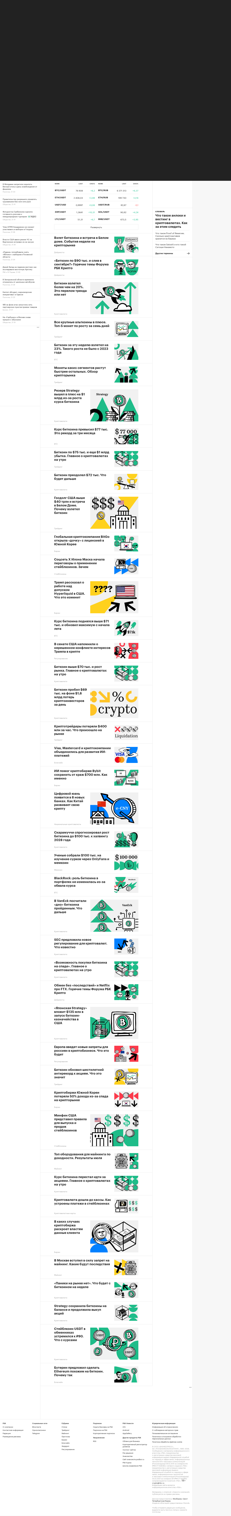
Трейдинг (58, 336)
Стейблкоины (60, 573)
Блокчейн (58, 762)
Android (126, 1429)
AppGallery (127, 1432)
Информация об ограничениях (165, 1425)
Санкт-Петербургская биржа (170, 1498)
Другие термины (164, 253)
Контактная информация (13, 1429)
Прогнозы (66, 1435)
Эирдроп (65, 1445)
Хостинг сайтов (129, 1448)
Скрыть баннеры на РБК (103, 1425)
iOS (124, 1425)
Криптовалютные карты (65, 1212)
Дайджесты (59, 251)
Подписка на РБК (100, 1429)
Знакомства (127, 1455)
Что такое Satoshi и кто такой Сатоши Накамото (170, 245)
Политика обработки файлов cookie (167, 1440)
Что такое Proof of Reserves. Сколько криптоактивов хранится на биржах (170, 235)
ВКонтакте (36, 1425)
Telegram (36, 1432)
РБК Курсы (127, 1461)
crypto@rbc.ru (158, 1481)
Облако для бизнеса (131, 1440)
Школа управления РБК (132, 1464)
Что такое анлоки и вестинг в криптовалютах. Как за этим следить (171, 221)
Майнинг (58, 1167)
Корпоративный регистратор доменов (135, 1444)
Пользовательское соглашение (165, 1432)
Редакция (7, 1432)
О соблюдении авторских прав (165, 1429)
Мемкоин (58, 869)
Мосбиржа (177, 1497)
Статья (64, 1425)
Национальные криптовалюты (67, 823)
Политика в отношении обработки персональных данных (166, 1436)
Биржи (57, 550)
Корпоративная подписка (104, 1432)
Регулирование (61, 657)
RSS (94, 1440)
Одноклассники (39, 1429)
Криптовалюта (60, 313)
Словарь (160, 211)
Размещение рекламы (12, 1435)
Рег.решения (128, 1451)
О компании (8, 1425)
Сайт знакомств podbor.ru (133, 1458)
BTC (56, 359)
